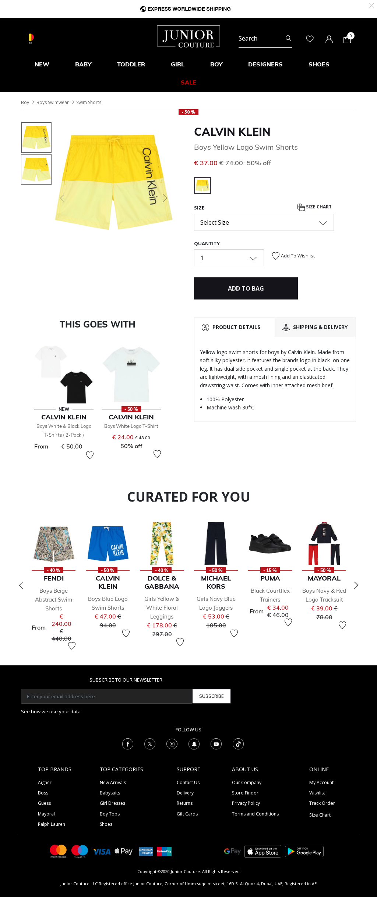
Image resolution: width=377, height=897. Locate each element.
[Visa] (101, 851)
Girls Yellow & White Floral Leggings (161, 607)
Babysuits (110, 793)
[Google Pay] (232, 850)
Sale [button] (188, 82)
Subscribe (211, 696)
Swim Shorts (88, 102)
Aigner (45, 782)
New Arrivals (113, 782)
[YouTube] (216, 743)
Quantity (207, 243)
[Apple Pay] (123, 850)
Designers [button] (265, 64)
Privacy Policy (246, 803)
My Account (321, 782)
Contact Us (188, 782)
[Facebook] (127, 743)
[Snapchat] (194, 743)
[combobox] (265, 38)
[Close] (371, 4)
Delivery (185, 793)
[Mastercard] (58, 850)
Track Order (322, 803)
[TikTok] (238, 743)
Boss (43, 793)
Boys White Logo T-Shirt (131, 426)
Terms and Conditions (255, 814)
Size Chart (318, 207)
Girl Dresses (112, 803)
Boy (25, 102)
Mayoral (46, 814)
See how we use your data (51, 711)
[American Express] (146, 850)
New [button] (42, 64)
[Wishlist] (90, 455)
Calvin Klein (232, 132)
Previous (21, 585)
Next (356, 585)
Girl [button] (177, 64)
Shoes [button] (319, 64)
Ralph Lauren (51, 824)
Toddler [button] (131, 64)
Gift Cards (187, 814)
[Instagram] (171, 743)
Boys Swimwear (52, 102)
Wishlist (317, 793)
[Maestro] (80, 850)
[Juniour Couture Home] (188, 36)
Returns (185, 803)
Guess (44, 803)
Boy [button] (216, 64)
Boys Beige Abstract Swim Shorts (53, 599)
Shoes (106, 824)
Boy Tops (110, 814)
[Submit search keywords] (288, 38)
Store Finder (245, 793)
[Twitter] (149, 743)
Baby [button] (83, 64)
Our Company (246, 782)
